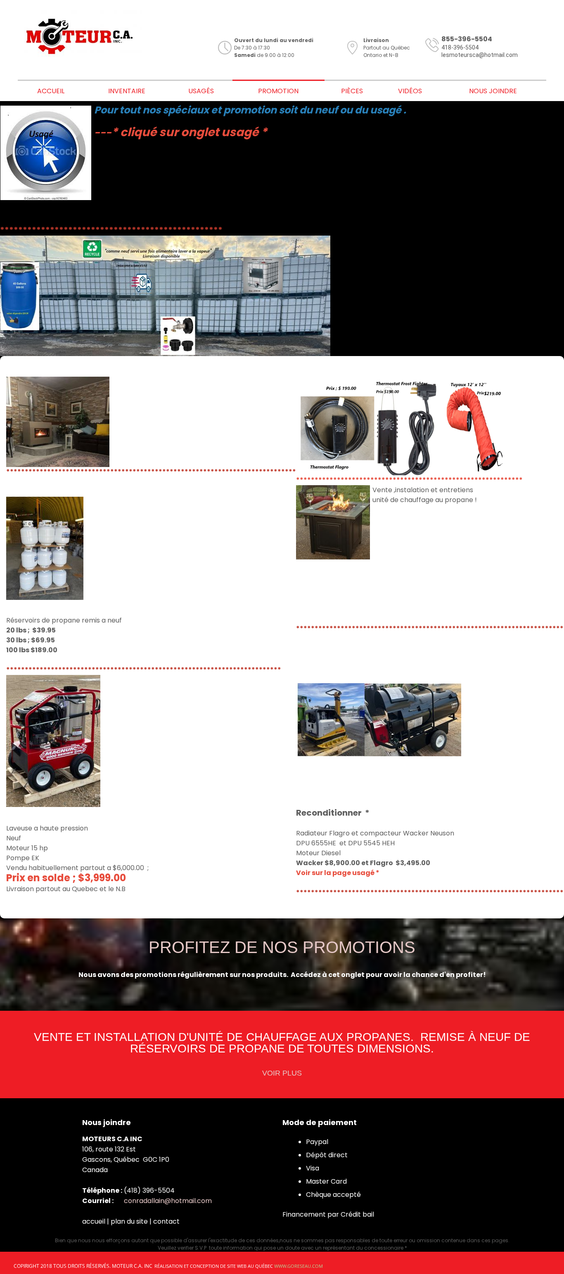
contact (166, 1221)
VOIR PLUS (282, 1073)
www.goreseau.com (298, 1266)
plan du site (129, 1221)
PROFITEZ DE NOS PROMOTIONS (282, 947)
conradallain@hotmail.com (168, 1201)
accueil (93, 1221)
